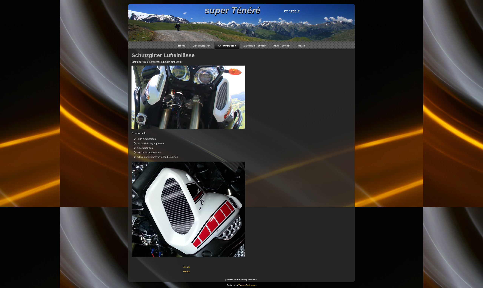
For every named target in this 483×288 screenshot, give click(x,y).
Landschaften (202, 45)
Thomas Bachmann (246, 285)
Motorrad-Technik (254, 45)
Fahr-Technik (281, 45)
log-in (301, 45)
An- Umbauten (227, 45)
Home (181, 45)
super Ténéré (232, 10)
